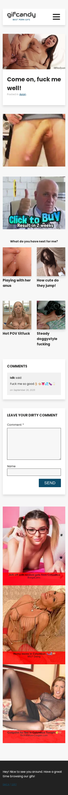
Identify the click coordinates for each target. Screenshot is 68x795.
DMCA (6, 784)
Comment (15, 425)
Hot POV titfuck (16, 333)
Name (11, 466)
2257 (14, 784)
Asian (22, 94)
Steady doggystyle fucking (47, 339)
